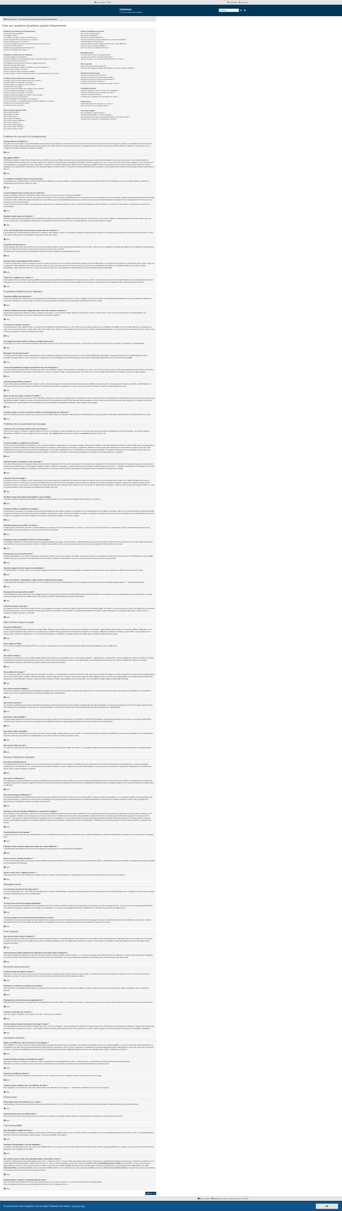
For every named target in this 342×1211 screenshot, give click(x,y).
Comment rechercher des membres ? (93, 81)
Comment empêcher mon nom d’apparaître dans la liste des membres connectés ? (30, 59)
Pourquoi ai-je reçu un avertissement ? (16, 97)
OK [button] (327, 1206)
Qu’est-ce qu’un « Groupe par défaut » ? (94, 46)
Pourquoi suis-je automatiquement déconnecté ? (19, 48)
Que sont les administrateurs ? (91, 33)
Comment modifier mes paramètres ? (16, 57)
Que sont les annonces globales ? (15, 120)
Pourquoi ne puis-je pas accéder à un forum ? (18, 93)
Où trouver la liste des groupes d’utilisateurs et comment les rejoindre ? (104, 39)
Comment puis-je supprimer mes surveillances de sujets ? (99, 96)
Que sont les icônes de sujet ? (13, 128)
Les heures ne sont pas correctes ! (15, 61)
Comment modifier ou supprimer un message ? (19, 82)
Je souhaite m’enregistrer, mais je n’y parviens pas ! (20, 37)
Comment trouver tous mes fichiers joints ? (94, 106)
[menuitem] (108, 2)
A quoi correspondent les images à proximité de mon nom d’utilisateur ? (26, 67)
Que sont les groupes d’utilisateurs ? (92, 37)
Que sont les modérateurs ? (90, 35)
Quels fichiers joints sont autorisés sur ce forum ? (97, 104)
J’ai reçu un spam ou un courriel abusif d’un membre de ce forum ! (102, 59)
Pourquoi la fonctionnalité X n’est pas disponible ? (96, 115)
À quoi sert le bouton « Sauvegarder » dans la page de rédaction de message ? (29, 101)
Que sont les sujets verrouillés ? (14, 126)
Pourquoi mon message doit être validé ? (17, 103)
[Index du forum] (107, 10)
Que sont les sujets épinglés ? (13, 124)
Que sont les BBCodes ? (12, 112)
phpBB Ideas (113, 1147)
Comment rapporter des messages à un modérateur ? (21, 99)
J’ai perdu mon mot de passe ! (13, 46)
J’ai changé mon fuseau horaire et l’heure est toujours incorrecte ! (25, 63)
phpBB (128, 358)
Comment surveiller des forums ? (91, 94)
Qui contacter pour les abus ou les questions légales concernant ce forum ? (105, 117)
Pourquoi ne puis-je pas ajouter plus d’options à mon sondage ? (24, 88)
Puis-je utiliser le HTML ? (12, 114)
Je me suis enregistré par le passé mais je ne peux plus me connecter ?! (27, 44)
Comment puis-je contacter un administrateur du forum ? (99, 119)
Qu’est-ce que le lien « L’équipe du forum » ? (95, 48)
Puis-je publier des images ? (13, 118)
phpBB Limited (62, 1133)
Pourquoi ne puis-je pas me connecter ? (16, 41)
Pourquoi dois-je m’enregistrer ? (14, 33)
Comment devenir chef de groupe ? (92, 41)
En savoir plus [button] (78, 1206)
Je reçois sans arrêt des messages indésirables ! (97, 57)
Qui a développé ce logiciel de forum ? (93, 113)
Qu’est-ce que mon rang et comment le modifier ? (20, 71)
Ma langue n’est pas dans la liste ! (14, 65)
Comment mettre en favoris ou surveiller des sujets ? (98, 92)
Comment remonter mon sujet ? (14, 105)
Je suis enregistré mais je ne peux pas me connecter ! (21, 39)
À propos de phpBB (49, 1135)
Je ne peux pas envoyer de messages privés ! (96, 55)
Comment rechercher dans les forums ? (94, 75)
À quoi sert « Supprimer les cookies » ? (16, 50)
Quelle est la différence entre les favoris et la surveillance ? (100, 90)
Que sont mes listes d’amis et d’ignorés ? (94, 66)
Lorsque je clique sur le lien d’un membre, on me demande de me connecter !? (31, 73)
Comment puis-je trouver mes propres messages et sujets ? (100, 83)
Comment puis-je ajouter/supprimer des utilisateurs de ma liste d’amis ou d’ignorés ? (108, 68)
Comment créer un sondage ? (13, 86)
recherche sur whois (140, 1161)
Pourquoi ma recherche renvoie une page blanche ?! (98, 79)
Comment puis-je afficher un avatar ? (16, 69)
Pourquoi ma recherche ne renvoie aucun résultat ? (97, 77)
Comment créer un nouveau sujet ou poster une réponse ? (23, 80)
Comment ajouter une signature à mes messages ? (20, 84)
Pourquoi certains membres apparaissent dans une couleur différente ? (104, 44)
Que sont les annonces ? (12, 122)
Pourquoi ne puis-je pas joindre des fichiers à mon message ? (23, 95)
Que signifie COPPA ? (11, 35)
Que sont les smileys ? (11, 116)
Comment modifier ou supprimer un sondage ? (19, 91)
